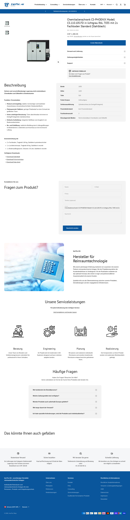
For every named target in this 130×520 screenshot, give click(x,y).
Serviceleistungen (69, 4)
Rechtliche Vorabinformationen (110, 482)
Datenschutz (105, 492)
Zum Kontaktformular (75, 76)
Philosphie (49, 486)
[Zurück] (45, 11)
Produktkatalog (40, 4)
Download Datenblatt (13, 156)
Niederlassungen (51, 492)
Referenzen (49, 489)
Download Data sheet (13, 162)
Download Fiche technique (15, 159)
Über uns (82, 4)
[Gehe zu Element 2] (7, 31)
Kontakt (92, 4)
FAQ (69, 486)
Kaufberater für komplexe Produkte (78, 496)
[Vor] (84, 11)
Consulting (54, 4)
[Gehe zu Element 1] (7, 22)
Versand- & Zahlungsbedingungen (111, 486)
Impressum (104, 496)
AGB (102, 489)
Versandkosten (78, 36)
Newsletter (104, 499)
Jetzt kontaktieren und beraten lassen (65, 312)
